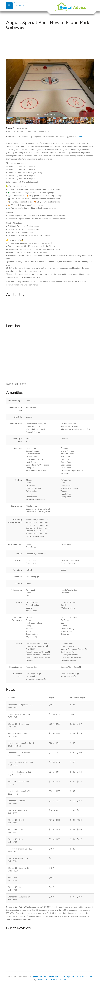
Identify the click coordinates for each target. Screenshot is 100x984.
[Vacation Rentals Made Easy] (72, 6)
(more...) (82, 136)
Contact (21, 5)
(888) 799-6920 (40, 976)
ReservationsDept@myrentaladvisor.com (70, 976)
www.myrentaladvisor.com (51, 979)
